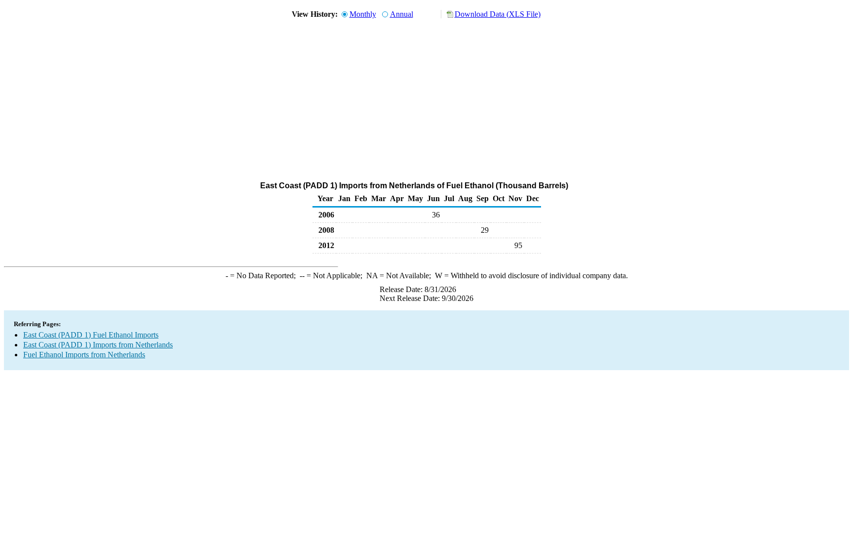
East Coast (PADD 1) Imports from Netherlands (98, 344)
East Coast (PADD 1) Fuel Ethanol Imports (90, 335)
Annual (401, 14)
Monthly (362, 14)
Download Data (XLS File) (498, 14)
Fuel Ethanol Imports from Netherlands (84, 354)
